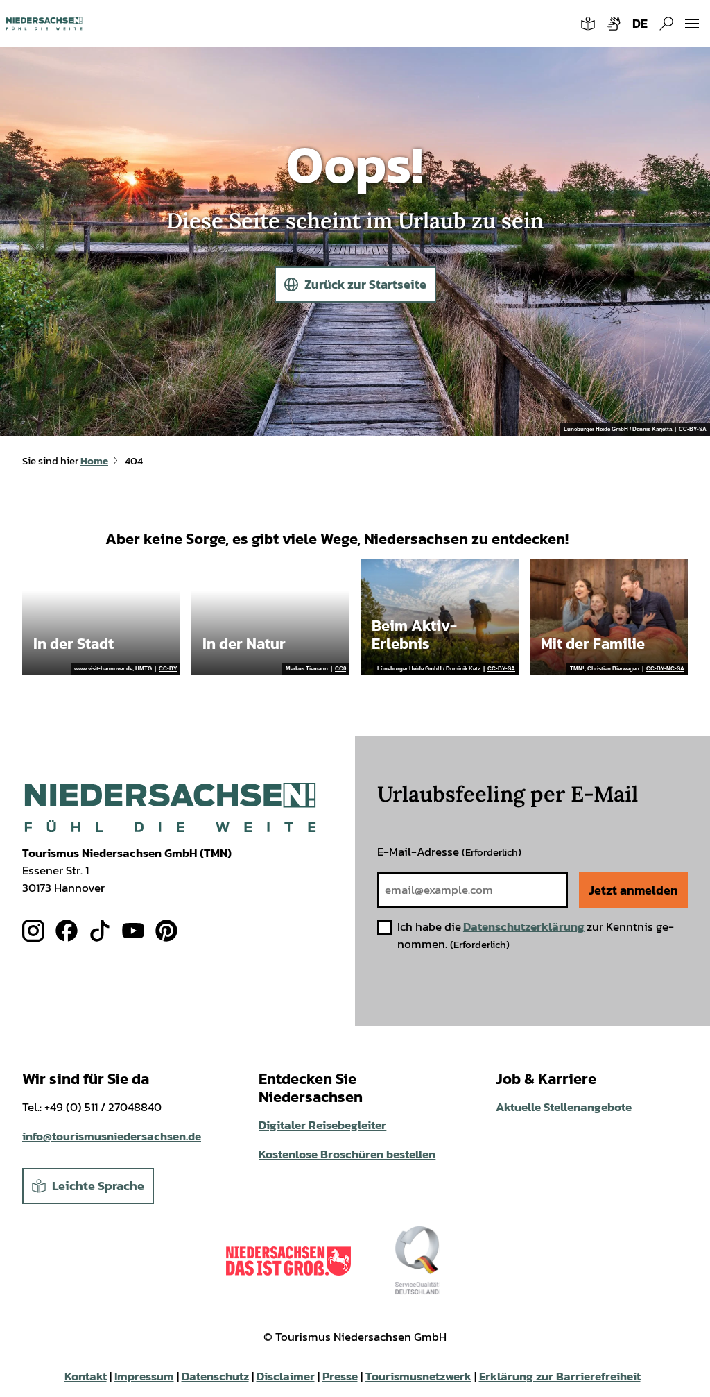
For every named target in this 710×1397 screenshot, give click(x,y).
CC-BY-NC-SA (665, 669)
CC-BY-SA (693, 429)
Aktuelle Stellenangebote (564, 1107)
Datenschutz (215, 1377)
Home (94, 460)
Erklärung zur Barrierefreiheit (560, 1377)
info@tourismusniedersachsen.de (111, 1136)
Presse (340, 1377)
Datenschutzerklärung (524, 926)
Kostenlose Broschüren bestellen (347, 1154)
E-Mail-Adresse (449, 852)
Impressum (144, 1377)
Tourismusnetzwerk (418, 1377)
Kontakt (85, 1377)
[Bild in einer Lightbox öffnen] (170, 807)
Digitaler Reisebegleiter (322, 1125)
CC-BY (168, 669)
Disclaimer (286, 1377)
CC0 (340, 669)
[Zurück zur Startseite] (44, 24)
